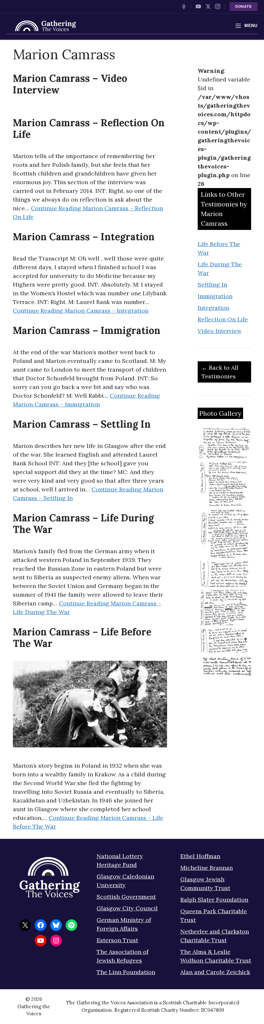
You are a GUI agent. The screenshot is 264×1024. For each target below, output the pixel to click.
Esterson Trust (117, 940)
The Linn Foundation (126, 972)
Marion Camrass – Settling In (82, 424)
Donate (243, 6)
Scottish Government (126, 896)
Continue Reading (80, 310)
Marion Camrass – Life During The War (83, 524)
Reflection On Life (223, 319)
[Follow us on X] (208, 6)
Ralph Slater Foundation (214, 899)
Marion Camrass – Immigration (86, 330)
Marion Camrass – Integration (84, 237)
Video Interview (219, 331)
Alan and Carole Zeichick (215, 972)
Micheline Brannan (206, 867)
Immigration (215, 296)
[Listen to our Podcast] (183, 6)
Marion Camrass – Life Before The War (82, 637)
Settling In (212, 284)
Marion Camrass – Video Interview (70, 84)
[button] (224, 443)
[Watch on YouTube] (198, 6)
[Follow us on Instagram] (217, 6)
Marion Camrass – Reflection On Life (89, 128)
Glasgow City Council (127, 908)
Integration (213, 307)
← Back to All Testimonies (220, 372)
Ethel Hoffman (200, 856)
